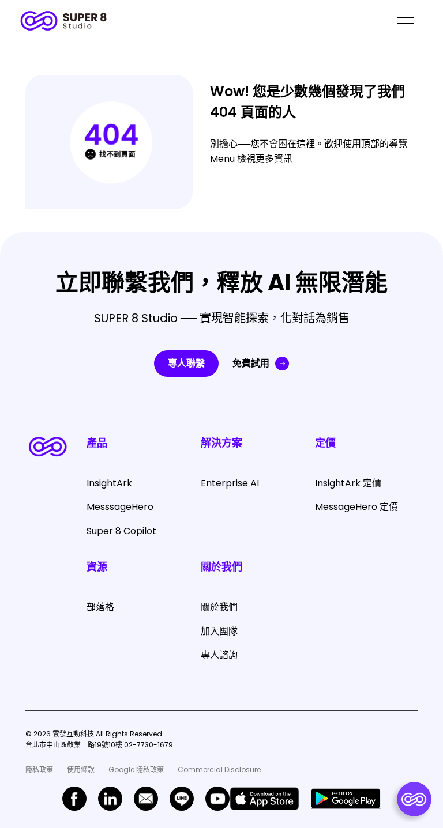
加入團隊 (219, 631)
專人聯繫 (186, 363)
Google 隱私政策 (136, 769)
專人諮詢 (219, 654)
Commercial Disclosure (219, 769)
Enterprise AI (230, 483)
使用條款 (81, 769)
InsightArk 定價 (348, 483)
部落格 (100, 607)
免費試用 (250, 363)
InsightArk (109, 483)
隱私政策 (39, 769)
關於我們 (219, 607)
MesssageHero (120, 506)
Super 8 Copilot (121, 531)
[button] (405, 21)
